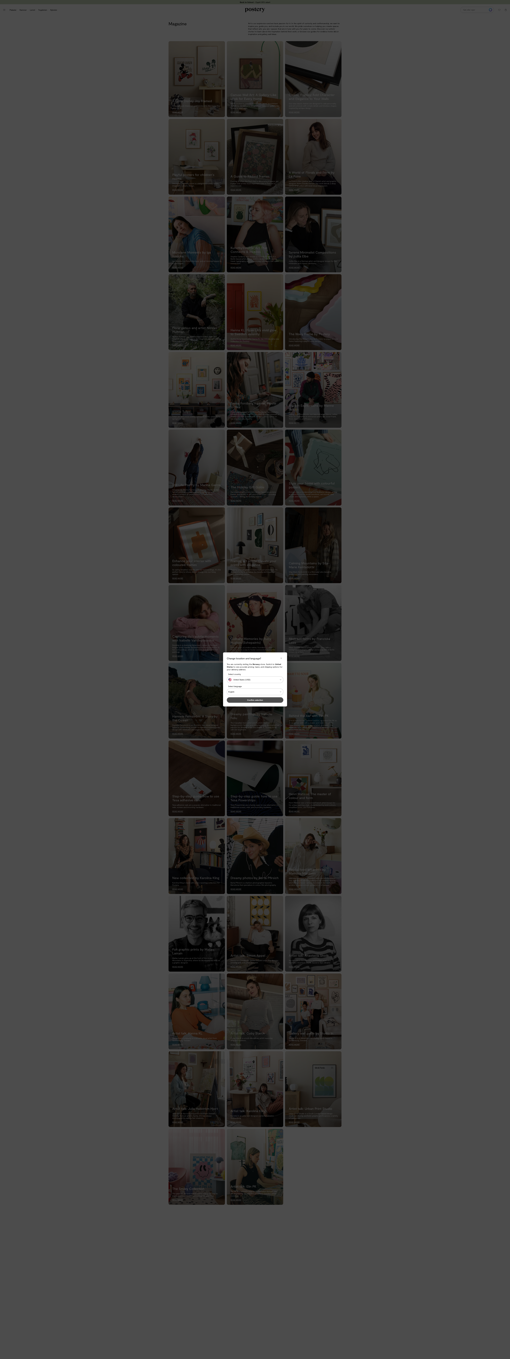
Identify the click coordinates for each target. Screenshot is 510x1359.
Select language (235, 686)
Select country (234, 674)
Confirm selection (255, 700)
